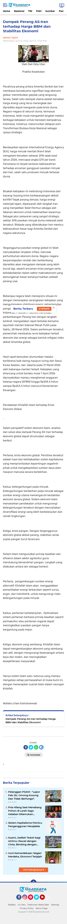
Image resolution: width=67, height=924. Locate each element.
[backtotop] (33, 882)
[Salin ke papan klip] (41, 747)
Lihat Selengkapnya (33, 869)
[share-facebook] (25, 747)
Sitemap (55, 904)
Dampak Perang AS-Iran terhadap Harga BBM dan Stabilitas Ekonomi (31, 720)
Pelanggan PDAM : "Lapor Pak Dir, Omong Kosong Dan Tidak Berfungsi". (24, 795)
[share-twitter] (31, 747)
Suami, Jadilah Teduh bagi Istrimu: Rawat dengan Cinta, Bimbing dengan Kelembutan (24, 841)
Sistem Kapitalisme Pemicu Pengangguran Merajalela (25, 824)
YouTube (44, 901)
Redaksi (12, 904)
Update (44, 309)
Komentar (35, 755)
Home (6, 11)
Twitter (38, 901)
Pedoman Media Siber (38, 904)
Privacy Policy (27, 908)
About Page (49, 898)
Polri (38, 11)
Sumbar (50, 11)
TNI (30, 11)
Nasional (19, 11)
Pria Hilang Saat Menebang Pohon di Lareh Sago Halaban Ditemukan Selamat (24, 811)
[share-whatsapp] (36, 747)
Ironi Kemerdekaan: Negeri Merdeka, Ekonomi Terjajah (25, 855)
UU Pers (22, 904)
